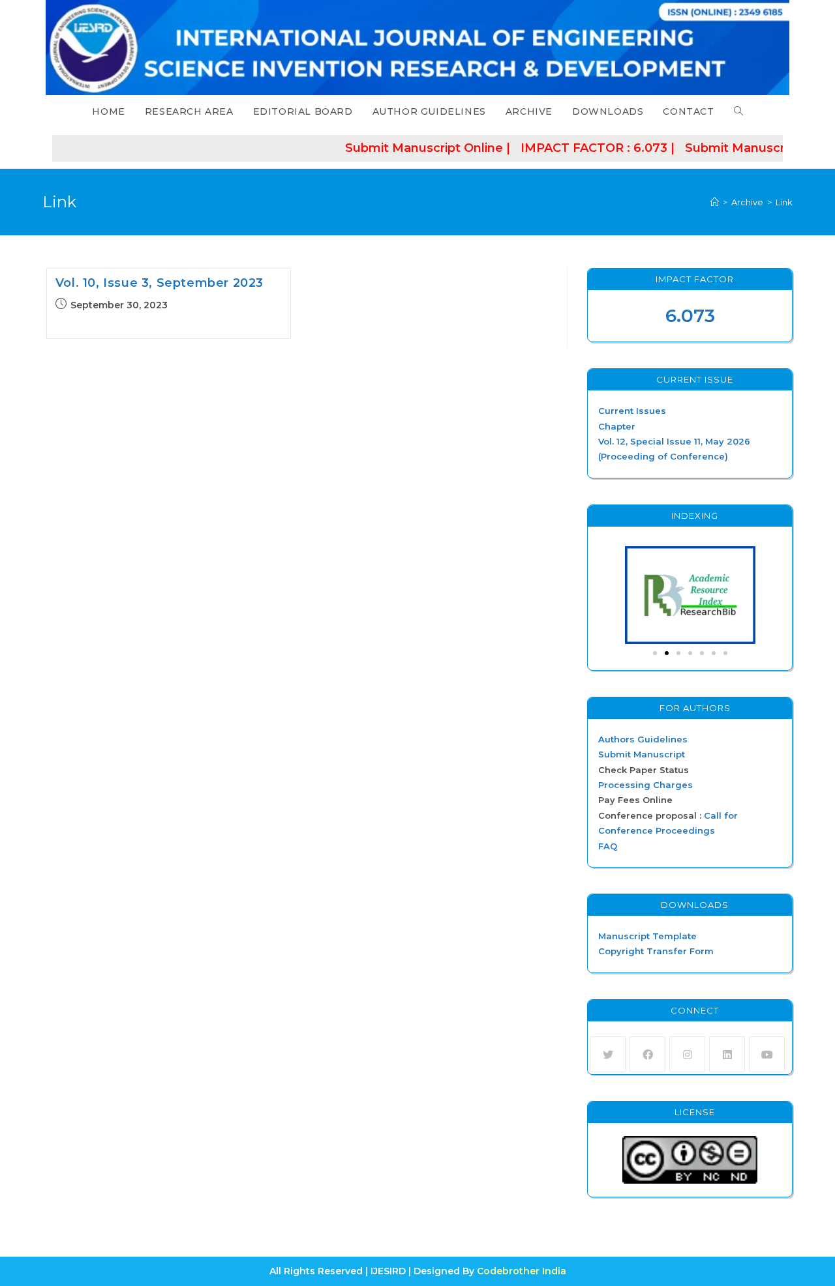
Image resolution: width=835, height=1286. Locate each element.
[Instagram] (687, 1054)
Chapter (616, 426)
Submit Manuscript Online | (406, 148)
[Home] (714, 202)
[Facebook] (647, 1054)
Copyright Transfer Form (656, 951)
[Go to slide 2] (667, 653)
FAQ (607, 846)
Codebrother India (521, 1271)
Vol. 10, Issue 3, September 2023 (159, 283)
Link (784, 202)
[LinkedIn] (727, 1054)
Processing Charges (645, 785)
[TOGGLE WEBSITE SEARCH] (738, 111)
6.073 (690, 315)
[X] (608, 1054)
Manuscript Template (647, 936)
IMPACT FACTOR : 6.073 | (577, 148)
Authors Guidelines (643, 739)
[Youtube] (767, 1054)
